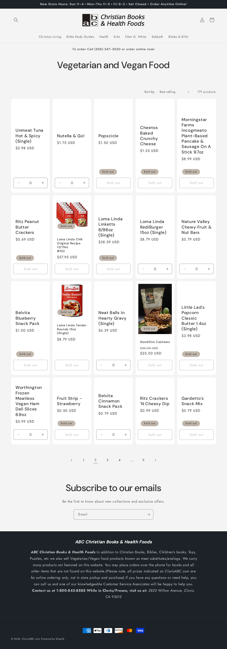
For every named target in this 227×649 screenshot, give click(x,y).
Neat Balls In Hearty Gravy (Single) (112, 318)
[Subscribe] (148, 514)
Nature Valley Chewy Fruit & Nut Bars (196, 227)
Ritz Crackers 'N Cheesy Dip (154, 401)
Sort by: (149, 92)
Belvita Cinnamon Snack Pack (110, 401)
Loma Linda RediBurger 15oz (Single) (153, 227)
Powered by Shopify (53, 639)
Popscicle (108, 136)
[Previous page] (71, 460)
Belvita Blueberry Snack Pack (27, 318)
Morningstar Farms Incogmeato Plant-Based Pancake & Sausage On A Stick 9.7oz (196, 136)
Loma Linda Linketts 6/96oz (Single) (110, 227)
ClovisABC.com (31, 639)
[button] (16, 20)
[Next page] (155, 460)
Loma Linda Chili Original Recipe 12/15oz (69, 243)
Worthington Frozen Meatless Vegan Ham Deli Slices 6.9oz (29, 401)
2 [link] (95, 459)
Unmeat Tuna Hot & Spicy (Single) (29, 136)
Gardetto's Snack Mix (193, 401)
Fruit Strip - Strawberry (69, 401)
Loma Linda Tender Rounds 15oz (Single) (72, 329)
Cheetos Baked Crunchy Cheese (149, 136)
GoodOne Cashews (155, 342)
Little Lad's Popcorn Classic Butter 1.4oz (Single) (194, 318)
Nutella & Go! (70, 136)
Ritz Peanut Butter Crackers (27, 227)
